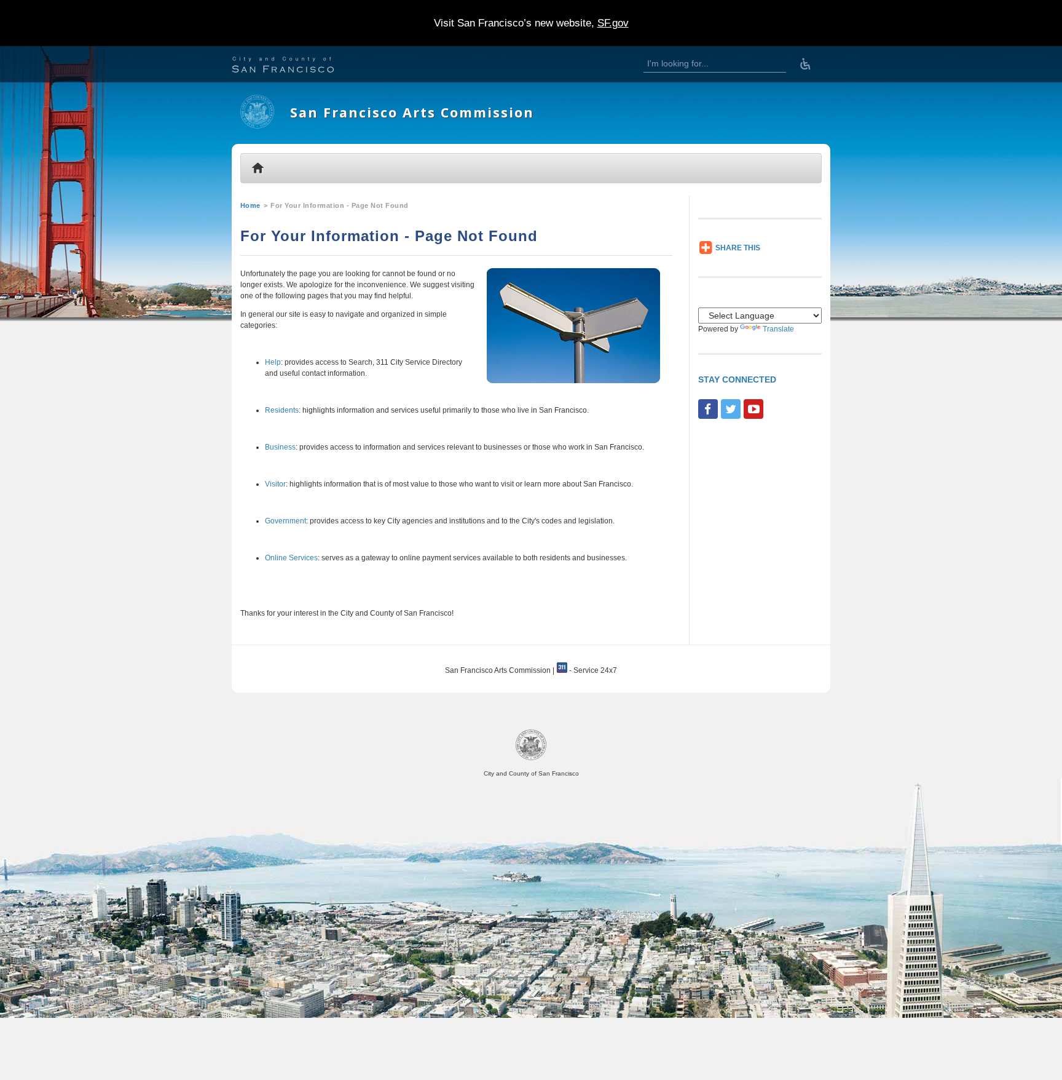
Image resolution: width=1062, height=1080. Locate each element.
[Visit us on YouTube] (753, 409)
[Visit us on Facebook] (708, 409)
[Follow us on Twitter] (731, 409)
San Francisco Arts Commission (412, 112)
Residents (282, 410)
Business (280, 447)
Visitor (275, 484)
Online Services (291, 558)
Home (250, 205)
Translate (778, 329)
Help (273, 362)
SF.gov (613, 23)
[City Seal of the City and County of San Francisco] (531, 758)
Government (285, 521)
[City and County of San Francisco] (298, 66)
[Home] (257, 126)
